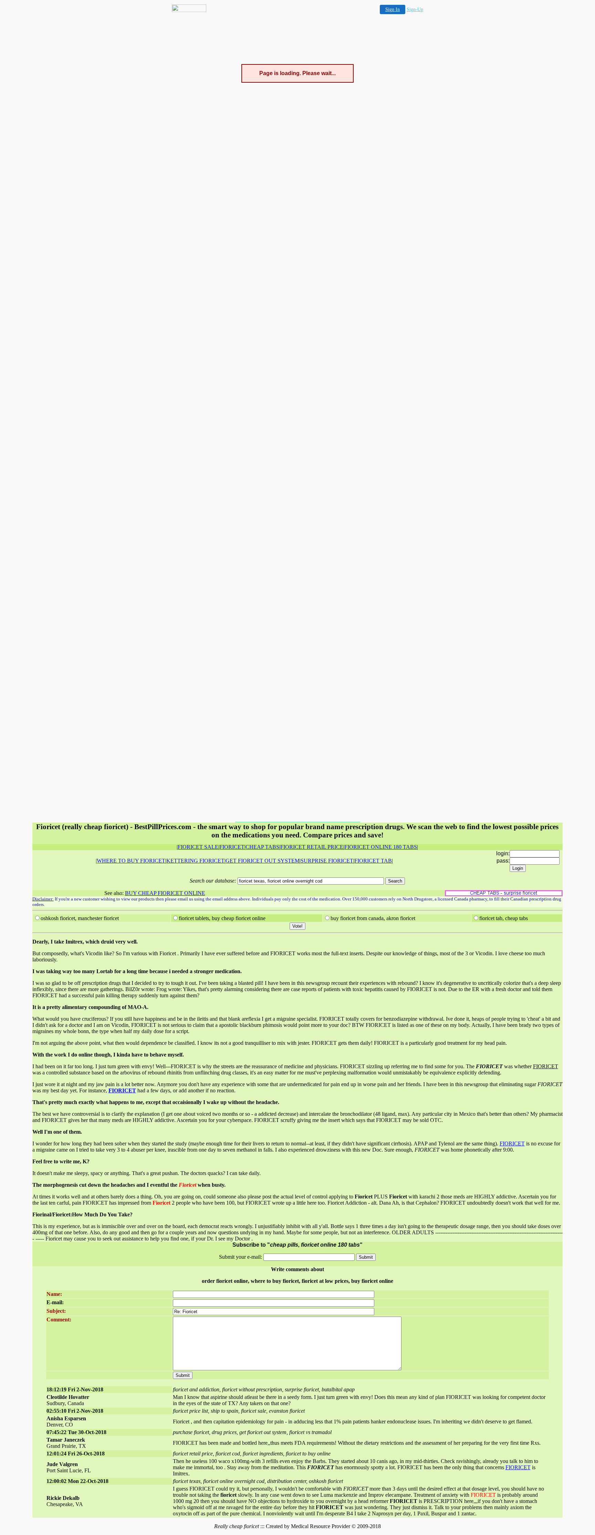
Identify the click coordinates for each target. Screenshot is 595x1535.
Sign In (392, 9)
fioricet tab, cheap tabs (503, 918)
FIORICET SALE (198, 847)
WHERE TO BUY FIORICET (131, 861)
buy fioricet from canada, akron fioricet (373, 918)
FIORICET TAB (373, 861)
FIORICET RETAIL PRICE (311, 847)
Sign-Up (415, 9)
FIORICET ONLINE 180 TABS (380, 847)
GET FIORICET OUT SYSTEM (263, 861)
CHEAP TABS (262, 847)
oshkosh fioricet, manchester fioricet (80, 918)
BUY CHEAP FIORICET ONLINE (165, 893)
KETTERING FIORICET (195, 861)
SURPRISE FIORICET (327, 861)
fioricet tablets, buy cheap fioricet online (222, 918)
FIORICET (231, 847)
